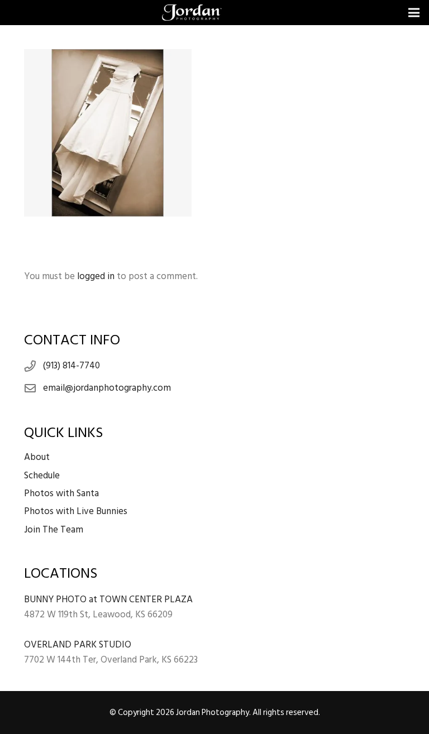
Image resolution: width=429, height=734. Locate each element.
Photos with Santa (61, 493)
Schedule (42, 475)
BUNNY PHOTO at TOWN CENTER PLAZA (108, 599)
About (37, 457)
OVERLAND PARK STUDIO (77, 645)
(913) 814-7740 (71, 365)
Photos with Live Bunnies (75, 511)
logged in (96, 276)
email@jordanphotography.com (107, 388)
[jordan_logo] (192, 12)
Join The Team (53, 530)
